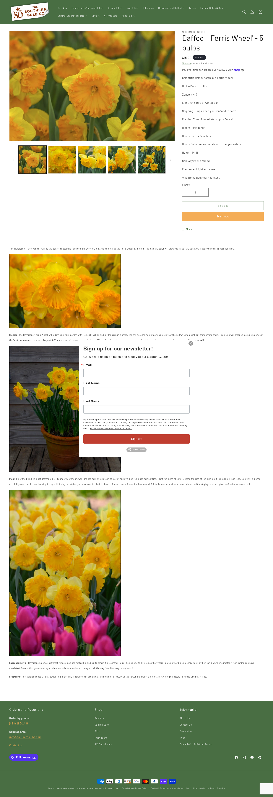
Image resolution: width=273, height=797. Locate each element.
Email (87, 364)
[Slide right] (171, 160)
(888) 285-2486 (18, 723)
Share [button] (189, 229)
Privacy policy (111, 788)
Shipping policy (200, 788)
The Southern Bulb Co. (65, 788)
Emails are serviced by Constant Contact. (111, 428)
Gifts (97, 731)
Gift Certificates (103, 744)
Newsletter (186, 731)
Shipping (186, 63)
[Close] (190, 343)
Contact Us (16, 745)
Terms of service (217, 788)
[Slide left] (13, 160)
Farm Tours (101, 737)
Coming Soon (102, 724)
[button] (72, 16)
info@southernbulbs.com (25, 737)
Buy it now (223, 216)
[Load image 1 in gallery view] (32, 160)
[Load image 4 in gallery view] (122, 160)
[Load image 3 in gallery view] (92, 160)
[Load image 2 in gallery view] (62, 160)
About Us (185, 718)
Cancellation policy (180, 788)
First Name (91, 383)
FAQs (182, 737)
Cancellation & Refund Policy (196, 744)
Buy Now (99, 718)
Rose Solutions (95, 788)
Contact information (160, 788)
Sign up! (136, 438)
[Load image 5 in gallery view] (152, 160)
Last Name (91, 401)
